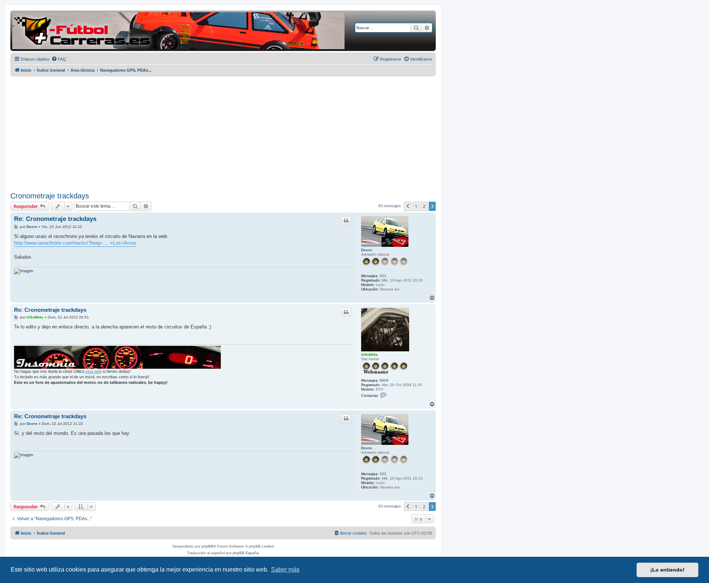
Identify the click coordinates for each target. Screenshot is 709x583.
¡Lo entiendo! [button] (667, 570)
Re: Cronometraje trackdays (55, 218)
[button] (407, 206)
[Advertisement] (223, 134)
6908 (384, 380)
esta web (93, 371)
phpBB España (246, 553)
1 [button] (416, 206)
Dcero (366, 250)
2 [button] (424, 206)
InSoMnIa (369, 354)
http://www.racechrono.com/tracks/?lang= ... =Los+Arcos (75, 243)
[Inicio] (178, 30)
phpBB (207, 546)
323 (383, 276)
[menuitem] (58, 59)
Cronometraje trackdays (49, 196)
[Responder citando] (346, 220)
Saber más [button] (285, 569)
